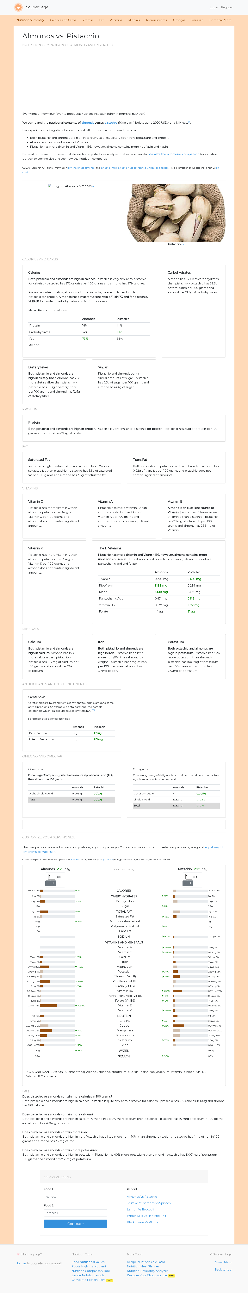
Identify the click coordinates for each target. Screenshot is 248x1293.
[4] (92, 710)
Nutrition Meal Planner (143, 1266)
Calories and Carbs (63, 20)
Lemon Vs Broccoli (140, 1209)
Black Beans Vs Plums (142, 1222)
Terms (218, 1262)
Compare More (220, 20)
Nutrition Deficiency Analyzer (147, 1271)
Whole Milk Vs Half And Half (146, 1216)
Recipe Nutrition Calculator (146, 1262)
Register (227, 7)
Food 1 (48, 1189)
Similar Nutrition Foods (88, 1275)
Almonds (85, 186)
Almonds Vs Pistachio (142, 1196)
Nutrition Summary (30, 20)
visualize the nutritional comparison (174, 154)
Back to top (223, 1269)
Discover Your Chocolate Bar (150, 1275)
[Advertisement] (124, 82)
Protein (87, 20)
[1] (189, 122)
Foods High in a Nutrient (89, 1266)
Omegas (179, 20)
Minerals (134, 20)
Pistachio (174, 244)
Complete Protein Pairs (92, 1280)
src (93, 186)
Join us (21, 1263)
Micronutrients (156, 20)
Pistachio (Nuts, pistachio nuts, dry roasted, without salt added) (134, 167)
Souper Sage (36, 7)
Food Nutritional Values (88, 1262)
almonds (88, 122)
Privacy (228, 1262)
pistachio (110, 122)
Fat (101, 20)
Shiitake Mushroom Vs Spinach (149, 1203)
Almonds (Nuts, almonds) (81, 167)
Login (214, 7)
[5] (94, 710)
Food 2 (48, 1205)
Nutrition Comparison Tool (91, 1271)
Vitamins (116, 20)
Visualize (197, 20)
